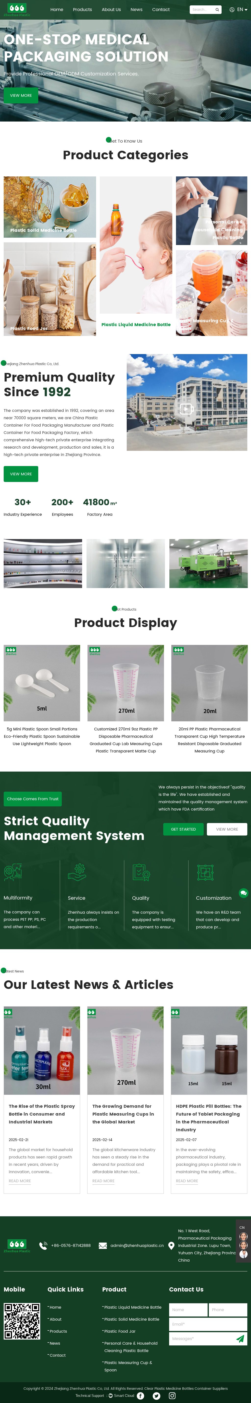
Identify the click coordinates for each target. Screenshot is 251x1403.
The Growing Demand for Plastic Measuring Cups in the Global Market (123, 1114)
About (56, 1319)
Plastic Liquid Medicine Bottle (133, 1307)
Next (4, 588)
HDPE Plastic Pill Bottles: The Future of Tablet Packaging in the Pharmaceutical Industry (208, 1118)
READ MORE (20, 1181)
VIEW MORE (21, 95)
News (136, 9)
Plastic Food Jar (120, 1331)
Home (56, 9)
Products (82, 9)
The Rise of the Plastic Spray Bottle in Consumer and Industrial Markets (42, 1114)
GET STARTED (183, 829)
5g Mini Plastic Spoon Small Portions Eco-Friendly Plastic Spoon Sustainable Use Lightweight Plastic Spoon (42, 736)
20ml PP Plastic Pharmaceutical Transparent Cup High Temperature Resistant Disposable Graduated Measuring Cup (210, 740)
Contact (161, 9)
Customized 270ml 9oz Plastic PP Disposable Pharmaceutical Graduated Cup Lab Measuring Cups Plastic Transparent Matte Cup (126, 740)
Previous (4, 538)
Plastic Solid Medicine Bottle (131, 1319)
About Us (111, 9)
